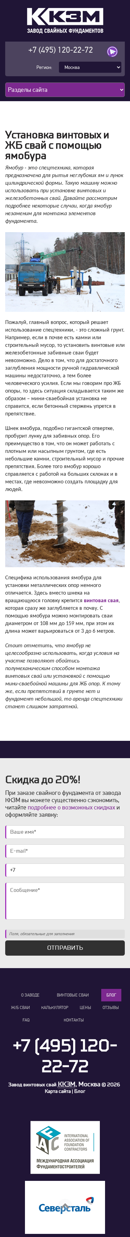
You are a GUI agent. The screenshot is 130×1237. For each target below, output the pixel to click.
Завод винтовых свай (32, 1085)
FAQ (26, 1020)
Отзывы (111, 1007)
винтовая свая (101, 601)
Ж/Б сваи (20, 1007)
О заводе (30, 995)
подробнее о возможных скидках (71, 807)
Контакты (74, 1020)
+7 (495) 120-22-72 (60, 50)
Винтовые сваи (73, 995)
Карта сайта (58, 1091)
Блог (111, 995)
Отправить (65, 947)
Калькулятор (54, 1007)
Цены (85, 1007)
